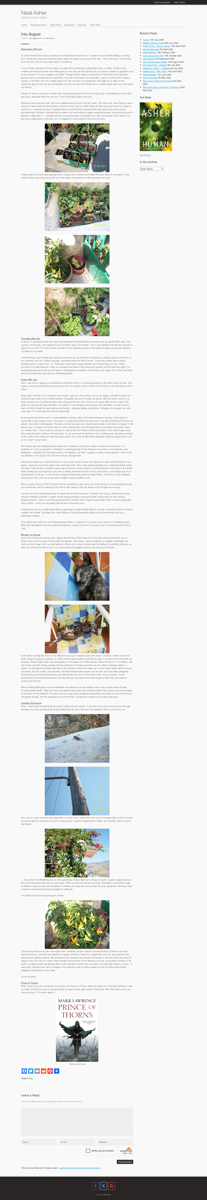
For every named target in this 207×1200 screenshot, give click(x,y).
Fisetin (146, 39)
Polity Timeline (179, 2)
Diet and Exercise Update (155, 61)
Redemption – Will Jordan (155, 71)
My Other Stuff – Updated (155, 65)
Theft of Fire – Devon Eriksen (157, 46)
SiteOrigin (107, 1194)
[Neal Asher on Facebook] (95, 1186)
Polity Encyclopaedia (162, 2)
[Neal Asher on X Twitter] (103, 1186)
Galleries (82, 25)
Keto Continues (150, 77)
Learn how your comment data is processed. (80, 1167)
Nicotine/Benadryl (151, 49)
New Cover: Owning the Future (157, 80)
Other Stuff (95, 25)
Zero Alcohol (149, 58)
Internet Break (149, 74)
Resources (69, 25)
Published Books (38, 25)
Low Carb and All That (153, 55)
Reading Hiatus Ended (153, 42)
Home (24, 25)
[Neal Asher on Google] (111, 1186)
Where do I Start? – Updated (156, 68)
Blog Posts (55, 25)
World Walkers (149, 52)
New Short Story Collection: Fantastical (161, 87)
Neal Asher (50, 38)
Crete (30, 1078)
